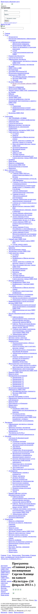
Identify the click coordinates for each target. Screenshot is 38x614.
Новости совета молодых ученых (20, 533)
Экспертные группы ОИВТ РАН (19, 251)
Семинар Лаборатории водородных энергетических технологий (24, 200)
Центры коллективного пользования (24, 298)
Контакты (15, 151)
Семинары (12, 526)
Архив (14, 491)
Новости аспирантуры (19, 479)
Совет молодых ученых (16, 132)
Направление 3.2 (18, 379)
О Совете (15, 133)
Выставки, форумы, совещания (19, 547)
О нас (6, 35)
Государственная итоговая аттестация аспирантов (21, 485)
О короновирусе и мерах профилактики (22, 120)
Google (14, 50)
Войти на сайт (5, 24)
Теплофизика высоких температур (23, 76)
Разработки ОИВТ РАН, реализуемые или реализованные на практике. (24, 410)
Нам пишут (12, 548)
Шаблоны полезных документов (23, 64)
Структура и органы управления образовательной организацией (23, 444)
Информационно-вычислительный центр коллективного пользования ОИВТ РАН (24, 306)
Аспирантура (13, 471)
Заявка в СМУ (17, 152)
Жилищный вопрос (18, 149)
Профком (12, 159)
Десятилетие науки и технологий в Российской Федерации (24, 350)
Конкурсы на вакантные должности (20, 541)
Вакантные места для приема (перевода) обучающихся (22, 464)
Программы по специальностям (23, 481)
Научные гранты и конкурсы (18, 535)
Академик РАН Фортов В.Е (18, 71)
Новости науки (14, 374)
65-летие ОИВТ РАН (16, 82)
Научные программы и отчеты (19, 396)
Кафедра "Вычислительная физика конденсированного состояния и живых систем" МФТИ (24, 325)
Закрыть (3, 6)
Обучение (8, 436)
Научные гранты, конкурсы (18, 337)
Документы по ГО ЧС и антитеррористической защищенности (21, 433)
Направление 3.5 (18, 384)
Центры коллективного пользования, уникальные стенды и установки (21, 295)
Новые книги (13, 405)
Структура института (16, 57)
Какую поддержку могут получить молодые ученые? (24, 347)
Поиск (10, 612)
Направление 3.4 (18, 382)
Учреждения (16, 106)
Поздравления (13, 69)
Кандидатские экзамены (20, 483)
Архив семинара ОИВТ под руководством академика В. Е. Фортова (22, 223)
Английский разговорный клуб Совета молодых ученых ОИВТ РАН (24, 157)
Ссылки (11, 104)
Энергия (15, 80)
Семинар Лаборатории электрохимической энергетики (23, 191)
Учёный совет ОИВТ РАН (17, 239)
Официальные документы (17, 59)
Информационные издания (21, 108)
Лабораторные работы (19, 334)
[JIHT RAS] (4, 26)
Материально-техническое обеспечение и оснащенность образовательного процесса (22, 455)
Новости (15, 135)
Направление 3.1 (18, 377)
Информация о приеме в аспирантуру (20, 473)
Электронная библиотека (17, 336)
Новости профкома (15, 540)
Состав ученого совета (20, 244)
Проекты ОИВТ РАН (16, 372)
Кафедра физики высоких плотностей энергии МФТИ (21, 321)
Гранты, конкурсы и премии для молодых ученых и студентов (23, 141)
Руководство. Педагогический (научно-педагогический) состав (23, 451)
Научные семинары (15, 171)
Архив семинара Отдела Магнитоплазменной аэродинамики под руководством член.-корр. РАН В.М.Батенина (24, 234)
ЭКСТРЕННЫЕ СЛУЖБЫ (18, 118)
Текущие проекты (18, 154)
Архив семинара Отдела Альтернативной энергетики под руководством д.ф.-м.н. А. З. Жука (23, 218)
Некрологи (12, 168)
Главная (7, 33)
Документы (8, 422)
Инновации (12, 407)
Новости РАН (13, 401)
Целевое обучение (18, 477)
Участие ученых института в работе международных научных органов (24, 366)
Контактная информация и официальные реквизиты (21, 43)
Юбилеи (11, 94)
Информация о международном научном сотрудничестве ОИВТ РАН (24, 369)
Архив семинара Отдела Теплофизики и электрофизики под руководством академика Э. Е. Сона (24, 228)
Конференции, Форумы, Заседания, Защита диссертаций (5, 590)
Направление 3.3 (18, 381)
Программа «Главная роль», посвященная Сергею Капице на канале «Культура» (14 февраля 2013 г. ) (18, 557)
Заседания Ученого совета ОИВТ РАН (21, 531)
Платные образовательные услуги (23, 458)
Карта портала (18, 612)
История (11, 66)
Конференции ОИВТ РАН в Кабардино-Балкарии (5, 573)
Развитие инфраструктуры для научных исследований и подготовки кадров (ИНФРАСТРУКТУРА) (22, 359)
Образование (16, 448)
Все (36, 600)
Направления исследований (18, 375)
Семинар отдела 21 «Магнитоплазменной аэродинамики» (19, 195)
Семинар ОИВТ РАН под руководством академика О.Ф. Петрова (22, 175)
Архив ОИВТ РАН (15, 97)
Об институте (13, 37)
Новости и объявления (16, 87)
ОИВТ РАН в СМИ (15, 68)
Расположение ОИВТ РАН (21, 45)
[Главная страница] (12, 4)
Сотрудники (9, 116)
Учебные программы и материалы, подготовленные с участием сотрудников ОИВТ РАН (24, 330)
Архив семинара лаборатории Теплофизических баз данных (22, 214)
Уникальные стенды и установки (23, 299)
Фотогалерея (13, 550)
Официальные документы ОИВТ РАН (21, 130)
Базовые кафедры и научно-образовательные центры (18, 494)
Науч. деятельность (11, 170)
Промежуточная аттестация (21, 488)
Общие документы (18, 476)
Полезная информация (19, 147)
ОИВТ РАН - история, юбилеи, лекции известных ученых (6, 581)
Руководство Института (16, 56)
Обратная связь (14, 121)
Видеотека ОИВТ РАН (16, 113)
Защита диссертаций (15, 529)
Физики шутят (13, 95)
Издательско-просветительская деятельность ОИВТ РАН (19, 74)
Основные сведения (19, 441)
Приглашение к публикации (18, 403)
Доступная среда (18, 467)
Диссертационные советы (17, 249)
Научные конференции (16, 280)
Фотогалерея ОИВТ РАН (17, 89)
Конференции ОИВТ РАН (21, 282)
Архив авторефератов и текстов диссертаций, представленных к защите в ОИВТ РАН (22, 100)
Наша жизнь (13, 161)
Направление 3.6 (18, 386)
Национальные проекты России (19, 543)
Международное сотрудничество (19, 363)
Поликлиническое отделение (18, 166)
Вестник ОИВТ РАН (19, 78)
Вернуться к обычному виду (10, 1)
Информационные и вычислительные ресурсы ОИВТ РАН (21, 302)
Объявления (9, 519)
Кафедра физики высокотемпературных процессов (23, 317)
